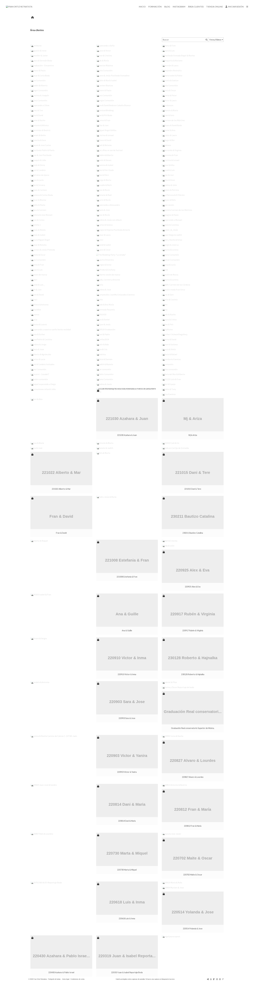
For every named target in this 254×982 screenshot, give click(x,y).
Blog (167, 6)
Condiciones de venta (77, 979)
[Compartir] (208, 979)
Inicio (142, 6)
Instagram (179, 6)
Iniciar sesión (236, 6)
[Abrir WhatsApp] (211, 979)
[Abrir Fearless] (223, 979)
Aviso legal (65, 979)
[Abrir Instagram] (217, 979)
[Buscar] (206, 39)
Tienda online (214, 6)
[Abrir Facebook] (214, 979)
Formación (155, 6)
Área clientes (196, 6)
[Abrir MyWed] (220, 979)
